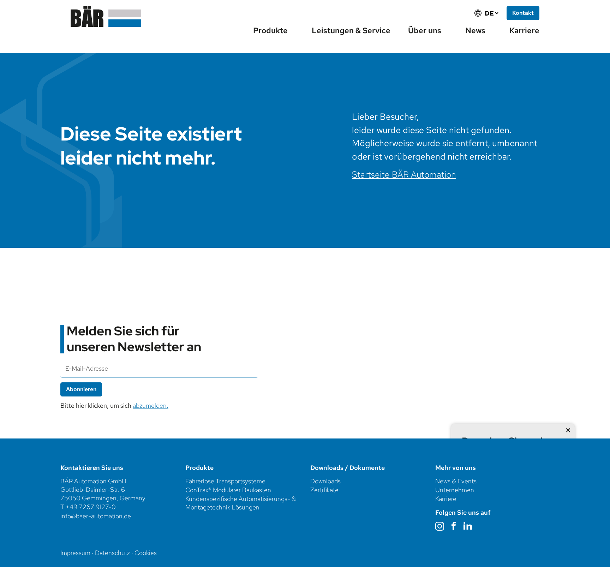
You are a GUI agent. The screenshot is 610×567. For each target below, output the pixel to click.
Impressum (75, 553)
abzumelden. (150, 405)
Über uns (424, 30)
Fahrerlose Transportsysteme (225, 481)
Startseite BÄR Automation (404, 174)
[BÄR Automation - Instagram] (440, 526)
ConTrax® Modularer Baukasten (228, 490)
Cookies (145, 553)
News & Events (456, 481)
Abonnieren (81, 389)
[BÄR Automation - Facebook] (454, 526)
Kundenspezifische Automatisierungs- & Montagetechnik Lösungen (240, 503)
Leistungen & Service (351, 30)
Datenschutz (112, 553)
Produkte (270, 30)
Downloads (325, 481)
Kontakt (523, 13)
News (475, 30)
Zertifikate (324, 490)
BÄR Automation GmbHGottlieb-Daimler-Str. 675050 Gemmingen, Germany (102, 489)
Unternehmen (455, 490)
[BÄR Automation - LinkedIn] (469, 526)
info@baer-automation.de (95, 516)
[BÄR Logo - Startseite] (106, 16)
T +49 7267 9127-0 (88, 507)
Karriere (524, 30)
